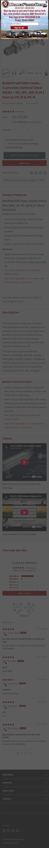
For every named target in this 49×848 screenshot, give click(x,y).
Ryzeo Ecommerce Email (13, 40)
